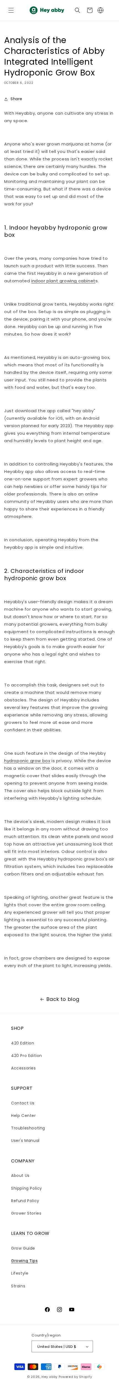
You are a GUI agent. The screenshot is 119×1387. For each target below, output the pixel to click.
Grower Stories (26, 1213)
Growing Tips (24, 1260)
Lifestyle (19, 1273)
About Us (20, 1175)
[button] (11, 10)
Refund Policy (25, 1201)
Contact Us (23, 1103)
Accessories (23, 1068)
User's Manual (25, 1140)
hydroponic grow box (27, 761)
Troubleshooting (28, 1128)
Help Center (23, 1115)
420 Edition (22, 1043)
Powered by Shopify (75, 1377)
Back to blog (62, 999)
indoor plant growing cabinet (63, 281)
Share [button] (16, 99)
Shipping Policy (26, 1188)
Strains (18, 1286)
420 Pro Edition (26, 1055)
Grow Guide (23, 1248)
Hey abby (50, 1377)
